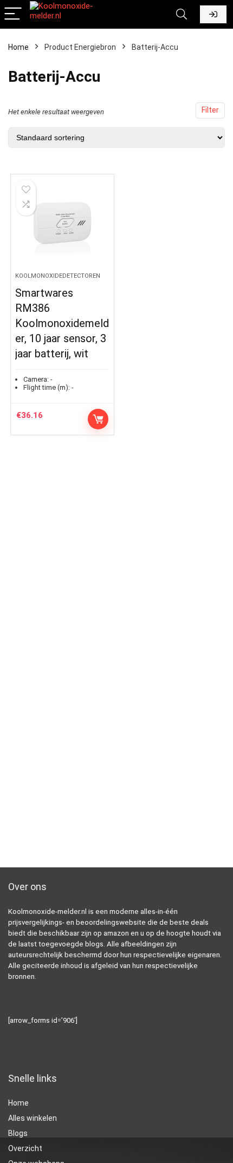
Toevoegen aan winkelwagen (98, 419)
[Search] (182, 14)
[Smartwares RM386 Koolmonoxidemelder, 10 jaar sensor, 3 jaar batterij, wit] (62, 227)
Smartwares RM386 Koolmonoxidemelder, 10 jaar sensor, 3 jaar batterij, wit (62, 323)
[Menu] (13, 14)
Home (18, 47)
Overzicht (25, 1148)
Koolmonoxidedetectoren (57, 275)
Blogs (18, 1133)
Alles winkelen (32, 1118)
